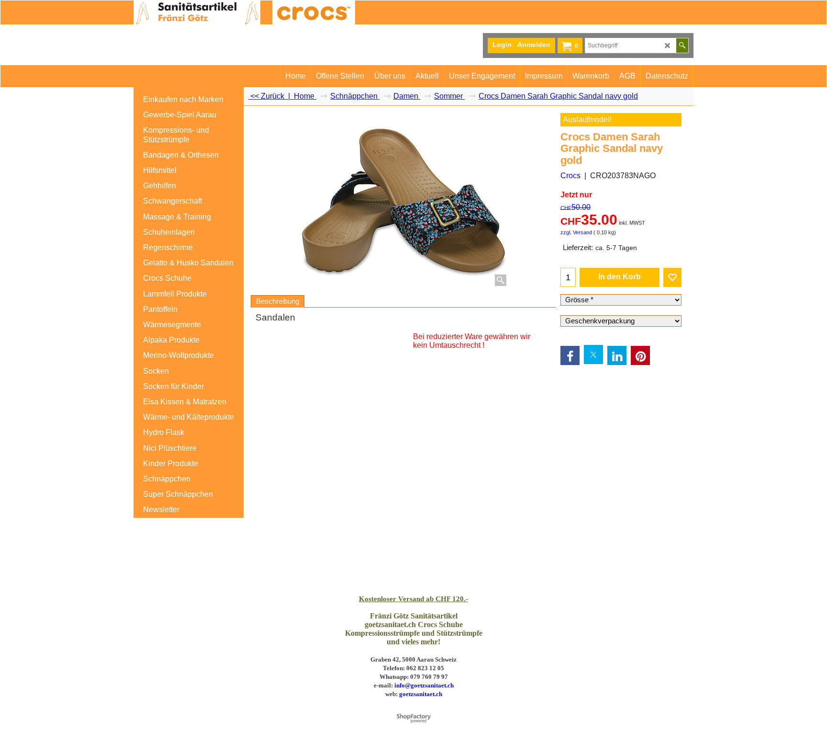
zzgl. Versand (576, 232)
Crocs (570, 176)
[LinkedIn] (616, 355)
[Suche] (682, 45)
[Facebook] (570, 355)
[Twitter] (593, 354)
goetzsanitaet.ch (420, 694)
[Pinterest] (640, 355)
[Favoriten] (672, 277)
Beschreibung (277, 301)
